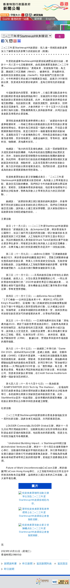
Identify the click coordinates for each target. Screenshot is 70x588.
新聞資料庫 (10, 563)
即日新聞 (9, 569)
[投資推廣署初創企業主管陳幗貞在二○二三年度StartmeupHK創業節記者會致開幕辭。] (34, 535)
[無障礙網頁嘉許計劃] (42, 581)
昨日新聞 (27, 563)
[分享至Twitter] (7, 40)
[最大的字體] (30, 14)
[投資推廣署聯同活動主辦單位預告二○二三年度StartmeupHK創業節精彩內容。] (34, 503)
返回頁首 (63, 563)
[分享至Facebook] (3, 40)
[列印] (19, 40)
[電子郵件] (11, 40)
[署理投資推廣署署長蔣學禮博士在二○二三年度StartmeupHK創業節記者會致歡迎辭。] (34, 519)
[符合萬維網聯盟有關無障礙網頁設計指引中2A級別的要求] (60, 581)
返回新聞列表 (44, 563)
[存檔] (15, 40)
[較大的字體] (26, 14)
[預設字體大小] (22, 14)
